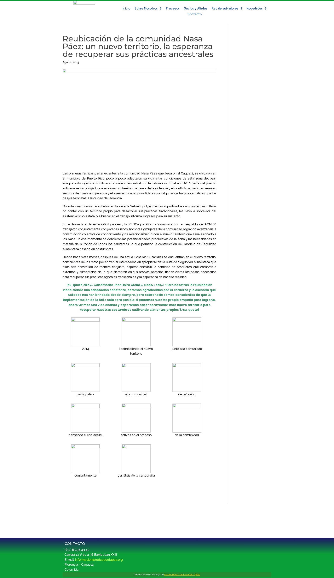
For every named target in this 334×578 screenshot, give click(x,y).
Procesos (173, 8)
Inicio (126, 8)
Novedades (254, 8)
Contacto (194, 14)
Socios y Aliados (195, 8)
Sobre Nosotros (146, 8)
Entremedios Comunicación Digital (182, 574)
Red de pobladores (225, 8)
